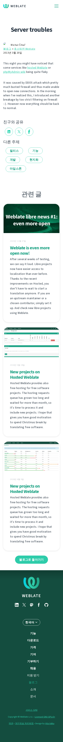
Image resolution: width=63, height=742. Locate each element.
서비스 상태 (31, 710)
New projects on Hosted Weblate (25, 374)
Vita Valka (49, 723)
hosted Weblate (37, 68)
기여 (33, 654)
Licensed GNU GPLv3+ (45, 716)
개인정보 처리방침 (24, 723)
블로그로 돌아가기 (31, 560)
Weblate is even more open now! (30, 250)
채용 (33, 668)
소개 (33, 689)
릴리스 (14, 151)
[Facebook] (39, 605)
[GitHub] (46, 605)
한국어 (29, 622)
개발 (13, 160)
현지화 (34, 160)
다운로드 (33, 640)
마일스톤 (16, 169)
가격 (33, 647)
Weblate (18, 6)
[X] (24, 605)
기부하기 (33, 661)
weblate (31, 595)
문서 (33, 696)
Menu (56, 6)
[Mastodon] (31, 605)
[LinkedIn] (16, 605)
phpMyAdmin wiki (14, 72)
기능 (35, 151)
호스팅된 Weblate (24, 49)
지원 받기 (33, 675)
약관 (11, 723)
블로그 (7, 49)
